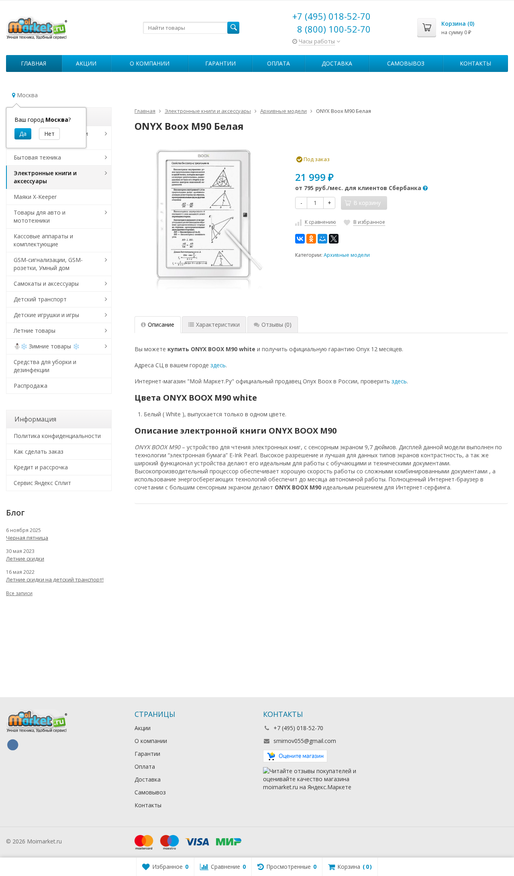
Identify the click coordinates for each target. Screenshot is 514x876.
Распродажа (30, 385)
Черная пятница (27, 537)
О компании (149, 63)
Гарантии (220, 63)
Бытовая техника (37, 157)
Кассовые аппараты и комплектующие (43, 240)
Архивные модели (347, 255)
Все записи (19, 593)
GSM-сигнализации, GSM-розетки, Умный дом (48, 264)
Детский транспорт (40, 299)
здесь (218, 365)
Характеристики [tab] (218, 324)
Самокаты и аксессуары (46, 283)
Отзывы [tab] (276, 324)
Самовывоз (405, 63)
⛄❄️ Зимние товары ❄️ (47, 346)
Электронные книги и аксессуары (45, 177)
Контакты (475, 63)
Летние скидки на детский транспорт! (55, 579)
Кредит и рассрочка (41, 467)
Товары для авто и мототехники (39, 216)
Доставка (337, 63)
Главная (33, 63)
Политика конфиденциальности (57, 436)
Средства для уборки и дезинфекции (45, 366)
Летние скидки (25, 558)
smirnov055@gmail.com (304, 741)
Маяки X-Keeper (35, 197)
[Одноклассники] (311, 239)
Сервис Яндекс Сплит (42, 483)
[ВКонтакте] (300, 239)
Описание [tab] (161, 324)
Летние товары (34, 330)
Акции (86, 63)
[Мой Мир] (322, 239)
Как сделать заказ (38, 451)
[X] (334, 239)
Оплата (278, 63)
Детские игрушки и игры (46, 315)
